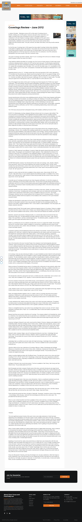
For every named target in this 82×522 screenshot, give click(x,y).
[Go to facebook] (4, 513)
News (18, 5)
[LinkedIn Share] (1, 263)
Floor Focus (28, 5)
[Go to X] (7, 513)
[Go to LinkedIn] (9, 513)
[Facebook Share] (1, 257)
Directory (49, 5)
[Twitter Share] (1, 260)
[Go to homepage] (6, 5)
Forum (67, 5)
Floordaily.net (11, 506)
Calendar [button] (58, 5)
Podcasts (40, 5)
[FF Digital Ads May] (41, 17)
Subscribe (64, 476)
